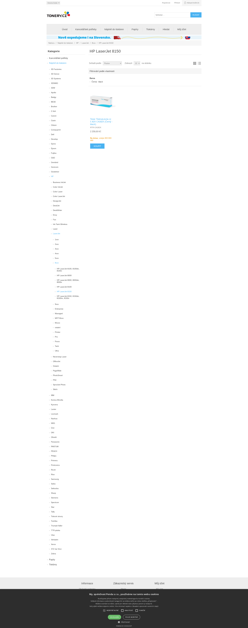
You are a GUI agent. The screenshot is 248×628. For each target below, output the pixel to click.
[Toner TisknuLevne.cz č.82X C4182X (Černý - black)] (102, 102)
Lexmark (54, 414)
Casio (53, 120)
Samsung (55, 479)
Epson (53, 148)
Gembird (54, 162)
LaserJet (85, 43)
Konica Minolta (57, 400)
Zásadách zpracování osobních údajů (145, 606)
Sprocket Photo (59, 385)
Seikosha (55, 488)
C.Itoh (53, 111)
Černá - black (97, 82)
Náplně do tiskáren (114, 29)
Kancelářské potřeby (85, 29)
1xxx (57, 239)
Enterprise (59, 309)
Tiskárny (150, 29)
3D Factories (56, 69)
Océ (52, 428)
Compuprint (56, 130)
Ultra (57, 351)
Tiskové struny (57, 516)
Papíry (135, 29)
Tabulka (194, 63)
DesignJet (57, 201)
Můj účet (181, 29)
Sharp (53, 493)
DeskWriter (57, 210)
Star (52, 507)
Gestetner (55, 172)
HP (77, 43)
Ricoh (53, 470)
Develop (54, 139)
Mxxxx (57, 323)
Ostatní (56, 366)
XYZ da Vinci (56, 549)
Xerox (53, 544)
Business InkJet (59, 182)
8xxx (94, 43)
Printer (57, 332)
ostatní (57, 327)
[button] (124, 622)
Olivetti (54, 437)
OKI (52, 432)
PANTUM (55, 446)
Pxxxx (57, 341)
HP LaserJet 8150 (64, 291)
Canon (53, 116)
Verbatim (54, 540)
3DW (53, 88)
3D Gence (55, 74)
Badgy (53, 97)
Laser (55, 229)
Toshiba (54, 521)
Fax (54, 220)
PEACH (54, 451)
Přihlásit (177, 3)
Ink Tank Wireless (60, 224)
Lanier (53, 409)
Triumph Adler (56, 526)
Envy (55, 215)
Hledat (166, 29)
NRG (53, 423)
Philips (53, 456)
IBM (52, 395)
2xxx (57, 244)
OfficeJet (56, 361)
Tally (53, 512)
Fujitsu (53, 153)
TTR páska (55, 530)
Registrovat (166, 3)
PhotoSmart (58, 375)
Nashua (54, 419)
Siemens (54, 498)
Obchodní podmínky (87, 589)
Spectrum (55, 502)
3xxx (57, 249)
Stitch (55, 389)
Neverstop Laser (60, 357)
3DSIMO (54, 83)
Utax (53, 535)
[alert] (124, 608)
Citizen (54, 125)
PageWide (57, 371)
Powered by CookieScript (124, 626)
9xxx (57, 304)
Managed (59, 313)
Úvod (64, 29)
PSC (55, 380)
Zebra (53, 554)
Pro (56, 337)
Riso (53, 474)
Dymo (53, 144)
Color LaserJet (59, 196)
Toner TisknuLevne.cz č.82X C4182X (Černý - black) (101, 122)
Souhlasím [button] (114, 617)
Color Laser (58, 192)
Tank (57, 346)
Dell (52, 134)
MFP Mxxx (59, 318)
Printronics (55, 465)
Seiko (53, 484)
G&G (53, 158)
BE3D (53, 102)
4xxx (57, 253)
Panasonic (55, 442)
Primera (54, 460)
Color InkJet (58, 187)
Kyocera (54, 405)
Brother (54, 106)
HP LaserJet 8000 (64, 275)
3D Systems (56, 78)
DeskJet (56, 206)
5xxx (57, 258)
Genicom (54, 167)
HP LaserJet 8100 (64, 287)
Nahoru (51, 43)
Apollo (53, 92)
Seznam (199, 63)
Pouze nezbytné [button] (131, 617)
